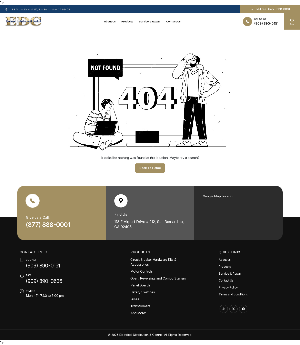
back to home (150, 168)
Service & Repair (149, 21)
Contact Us (173, 21)
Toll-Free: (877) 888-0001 (271, 9)
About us (110, 21)
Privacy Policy (228, 287)
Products (127, 21)
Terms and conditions (233, 294)
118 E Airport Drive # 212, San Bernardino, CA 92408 (39, 9)
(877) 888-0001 (49, 224)
